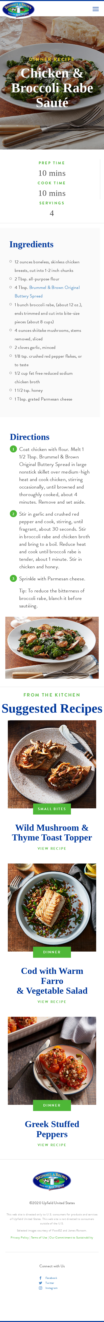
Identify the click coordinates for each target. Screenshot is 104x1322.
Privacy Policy (20, 1237)
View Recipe (52, 848)
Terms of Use (39, 1237)
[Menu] (96, 8)
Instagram (51, 1288)
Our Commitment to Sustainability (71, 1237)
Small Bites (52, 808)
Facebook (51, 1278)
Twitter (49, 1283)
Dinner (52, 952)
